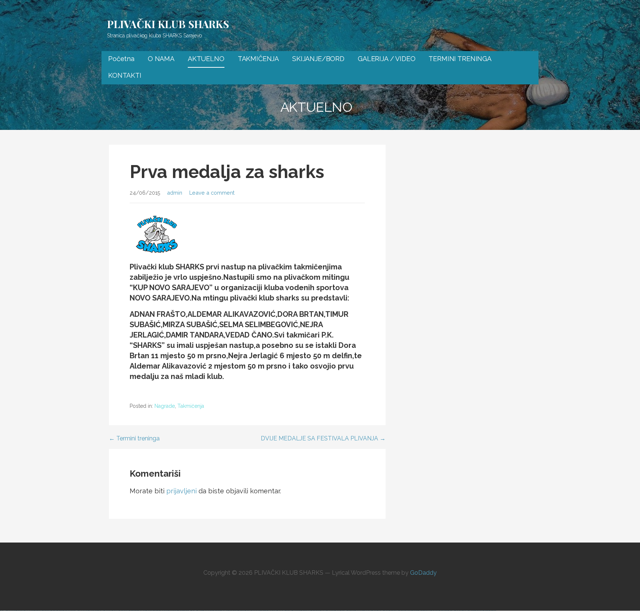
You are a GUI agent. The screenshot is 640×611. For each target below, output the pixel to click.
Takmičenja (190, 406)
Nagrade (164, 406)
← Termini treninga (134, 438)
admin (174, 192)
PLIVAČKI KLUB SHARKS (168, 24)
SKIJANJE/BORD (318, 59)
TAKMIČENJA (258, 59)
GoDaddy (423, 572)
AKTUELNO (206, 59)
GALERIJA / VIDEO (386, 59)
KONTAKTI (124, 75)
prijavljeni (181, 491)
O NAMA (161, 59)
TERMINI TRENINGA (460, 59)
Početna (121, 59)
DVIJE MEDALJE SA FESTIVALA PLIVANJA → (323, 438)
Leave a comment (211, 192)
